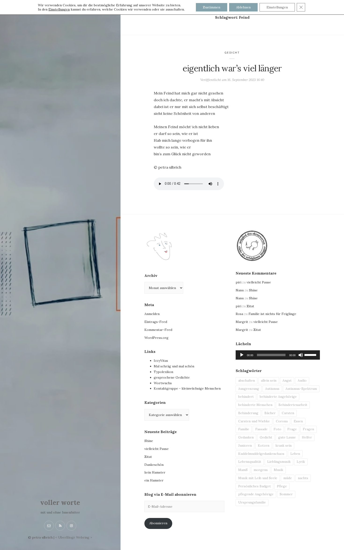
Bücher (270, 413)
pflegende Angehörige (256, 494)
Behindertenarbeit (292, 405)
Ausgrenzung (248, 389)
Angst (287, 380)
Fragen (308, 429)
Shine (148, 441)
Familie (243, 429)
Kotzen (263, 445)
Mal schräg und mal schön (174, 366)
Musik (278, 470)
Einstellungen (59, 9)
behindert (246, 396)
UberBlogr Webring (73, 537)
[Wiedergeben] (241, 355)
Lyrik (301, 462)
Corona (282, 421)
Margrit (242, 322)
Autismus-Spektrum (301, 389)
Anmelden (152, 314)
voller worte (60, 502)
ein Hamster (154, 480)
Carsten (288, 413)
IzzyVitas (161, 360)
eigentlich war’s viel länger (232, 68)
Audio (302, 380)
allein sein (268, 380)
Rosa (239, 314)
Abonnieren (158, 523)
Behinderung (248, 413)
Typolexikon (163, 372)
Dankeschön (154, 465)
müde (287, 478)
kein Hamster (154, 472)
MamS (243, 470)
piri (238, 282)
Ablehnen (243, 7)
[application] (278, 355)
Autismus (272, 389)
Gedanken (246, 437)
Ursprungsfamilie (252, 502)
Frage (292, 429)
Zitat (148, 457)
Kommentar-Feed (158, 330)
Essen (298, 421)
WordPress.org (156, 338)
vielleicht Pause (156, 449)
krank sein (283, 445)
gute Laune (287, 437)
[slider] (311, 354)
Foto (277, 429)
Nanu (240, 290)
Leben (295, 454)
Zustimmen (211, 7)
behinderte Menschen (255, 405)
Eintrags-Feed (155, 322)
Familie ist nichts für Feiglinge (272, 314)
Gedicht (232, 52)
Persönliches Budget (254, 486)
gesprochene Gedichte (172, 377)
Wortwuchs (163, 383)
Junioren (245, 445)
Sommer (286, 494)
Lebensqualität (249, 462)
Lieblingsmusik (279, 462)
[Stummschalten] (300, 355)
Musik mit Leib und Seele (257, 478)
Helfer (307, 437)
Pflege (282, 486)
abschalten (246, 380)
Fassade (261, 429)
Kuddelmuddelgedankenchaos (261, 454)
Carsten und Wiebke (254, 421)
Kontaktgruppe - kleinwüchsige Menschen (187, 388)
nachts (303, 478)
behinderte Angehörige (278, 396)
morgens (261, 470)
